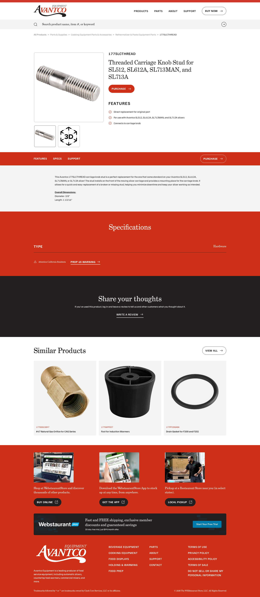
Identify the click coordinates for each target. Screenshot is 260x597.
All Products (40, 34)
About (173, 11)
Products (141, 11)
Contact (155, 565)
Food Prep (116, 571)
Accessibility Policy (202, 558)
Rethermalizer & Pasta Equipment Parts (135, 34)
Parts (158, 11)
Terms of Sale (198, 565)
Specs (57, 158)
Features (40, 158)
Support (190, 11)
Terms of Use (197, 546)
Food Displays (119, 558)
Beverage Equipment (124, 546)
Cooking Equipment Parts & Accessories (91, 34)
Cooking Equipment (123, 552)
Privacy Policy (198, 552)
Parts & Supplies (58, 34)
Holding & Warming (123, 565)
